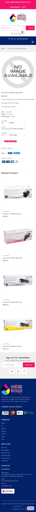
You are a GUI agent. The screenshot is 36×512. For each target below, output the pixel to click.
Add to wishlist (7, 148)
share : (3, 153)
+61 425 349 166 (22, 39)
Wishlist (15, 33)
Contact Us (4, 460)
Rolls (2, 439)
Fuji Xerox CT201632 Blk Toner (12, 302)
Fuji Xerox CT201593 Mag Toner (12, 258)
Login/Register (15, 7)
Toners (3, 436)
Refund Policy (5, 452)
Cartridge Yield (4, 134)
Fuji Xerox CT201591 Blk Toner (12, 214)
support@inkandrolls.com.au (10, 480)
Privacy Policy (5, 458)
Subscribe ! (29, 365)
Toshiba (3, 428)
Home (3, 48)
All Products (5, 450)
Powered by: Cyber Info (19, 509)
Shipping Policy (5, 455)
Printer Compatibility (4, 127)
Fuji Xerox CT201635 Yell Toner (12, 346)
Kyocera (3, 431)
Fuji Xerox (6, 211)
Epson (3, 423)
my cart (23, 33)
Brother (3, 433)
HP (2, 425)
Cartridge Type (4, 121)
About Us (4, 447)
